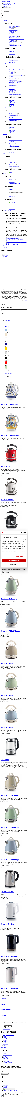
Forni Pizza (12, 31)
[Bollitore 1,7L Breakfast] (11, 953)
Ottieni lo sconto (4, 1073)
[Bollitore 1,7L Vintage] (11, 595)
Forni (11, 28)
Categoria (8, 320)
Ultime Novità (6, 1058)
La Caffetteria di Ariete (8, 1064)
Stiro (4, 153)
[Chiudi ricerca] (1, 10)
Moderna (5, 1041)
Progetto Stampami (7, 1062)
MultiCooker (13, 40)
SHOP (5, 247)
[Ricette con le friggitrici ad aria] (16, 243)
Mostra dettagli (19, 556)
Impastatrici (13, 80)
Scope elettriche (14, 143)
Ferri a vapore (13, 159)
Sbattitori (12, 89)
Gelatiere (12, 76)
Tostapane (12, 44)
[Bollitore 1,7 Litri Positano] (11, 432)
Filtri (11, 307)
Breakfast (5, 1040)
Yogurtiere (12, 92)
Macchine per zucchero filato (16, 39)
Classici (8, 376)
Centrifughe (12, 72)
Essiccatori (12, 27)
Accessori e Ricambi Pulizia (16, 140)
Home (4, 254)
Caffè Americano (14, 113)
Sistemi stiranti (13, 162)
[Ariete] (3, 17)
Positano (6, 1037)
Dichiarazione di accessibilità (10, 1090)
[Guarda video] (1, 475)
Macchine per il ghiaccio (15, 82)
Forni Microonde (13, 30)
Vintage (5, 1042)
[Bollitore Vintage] (11, 660)
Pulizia (5, 134)
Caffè (4, 107)
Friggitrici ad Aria (7, 210)
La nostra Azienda (7, 1055)
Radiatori (12, 179)
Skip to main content (5, 1)
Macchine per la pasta (15, 83)
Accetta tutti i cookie (14, 560)
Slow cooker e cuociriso (15, 42)
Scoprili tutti (3, 1047)
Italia (9, 7)
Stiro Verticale (13, 164)
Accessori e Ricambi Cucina (16, 69)
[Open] (1, 13)
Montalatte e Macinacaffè (15, 119)
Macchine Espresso (14, 115)
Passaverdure (13, 85)
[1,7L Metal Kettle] (11, 888)
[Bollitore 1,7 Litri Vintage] (11, 628)
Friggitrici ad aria (8, 1035)
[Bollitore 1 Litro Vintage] (11, 792)
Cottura (5, 20)
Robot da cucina (13, 87)
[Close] (2, 310)
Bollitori (12, 71)
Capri (5, 1038)
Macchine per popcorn (15, 37)
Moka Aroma (13, 117)
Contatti (5, 1056)
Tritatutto (12, 91)
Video (4, 1060)
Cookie (5, 1087)
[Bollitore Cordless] (11, 921)
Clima (4, 173)
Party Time (5, 1044)
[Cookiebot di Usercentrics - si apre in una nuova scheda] (20, 532)
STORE (5, 6)
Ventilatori (12, 182)
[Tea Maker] (11, 756)
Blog (4, 245)
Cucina (5, 63)
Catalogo (5, 255)
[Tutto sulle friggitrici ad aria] (14, 239)
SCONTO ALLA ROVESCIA (10, 3)
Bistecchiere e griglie (15, 26)
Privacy (5, 1086)
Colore (7, 326)
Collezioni (8, 373)
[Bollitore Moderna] (11, 463)
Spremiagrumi (13, 90)
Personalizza (13, 564)
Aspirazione (12, 141)
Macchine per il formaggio (16, 81)
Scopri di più (12, 54)
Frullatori (12, 73)
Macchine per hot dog (15, 36)
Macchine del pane (14, 33)
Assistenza (5, 1085)
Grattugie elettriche (14, 78)
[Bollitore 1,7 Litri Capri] (11, 401)
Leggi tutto (24, 300)
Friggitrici (12, 32)
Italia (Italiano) (11, 1089)
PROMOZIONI (7, 4)
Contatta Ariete (6, 1029)
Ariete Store (6, 1061)
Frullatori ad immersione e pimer (17, 75)
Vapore (11, 145)
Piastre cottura (13, 41)
